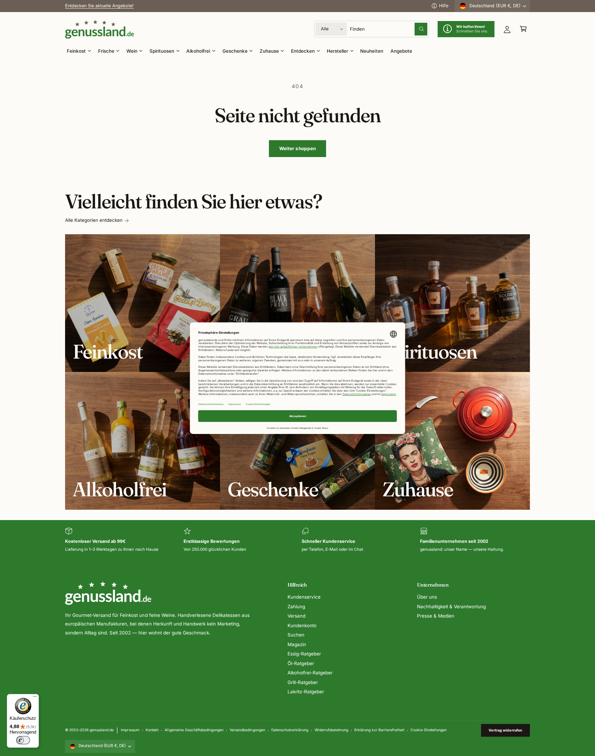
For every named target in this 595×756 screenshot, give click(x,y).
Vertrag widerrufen (505, 730)
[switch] (23, 740)
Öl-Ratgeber (301, 663)
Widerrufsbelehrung (331, 730)
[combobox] (388, 29)
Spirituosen (161, 51)
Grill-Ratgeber (303, 682)
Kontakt (152, 730)
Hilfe (443, 5)
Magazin (297, 644)
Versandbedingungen (247, 730)
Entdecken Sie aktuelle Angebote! (99, 9)
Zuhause (269, 51)
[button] (523, 29)
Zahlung (296, 606)
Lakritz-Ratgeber (306, 691)
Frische (106, 51)
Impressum (130, 730)
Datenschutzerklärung (289, 730)
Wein (131, 51)
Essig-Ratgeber (304, 653)
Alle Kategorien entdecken (94, 220)
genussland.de (102, 730)
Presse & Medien (435, 616)
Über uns (427, 597)
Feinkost (76, 51)
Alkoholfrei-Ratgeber (310, 672)
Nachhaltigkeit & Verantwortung (451, 606)
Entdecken (303, 51)
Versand (296, 616)
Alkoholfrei (198, 51)
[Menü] (35, 698)
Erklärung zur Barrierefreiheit (379, 730)
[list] (297, 540)
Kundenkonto (302, 625)
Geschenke (235, 51)
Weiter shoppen (297, 148)
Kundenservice (304, 597)
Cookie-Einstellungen (428, 730)
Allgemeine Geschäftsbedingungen (194, 730)
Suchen (296, 635)
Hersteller (337, 51)
